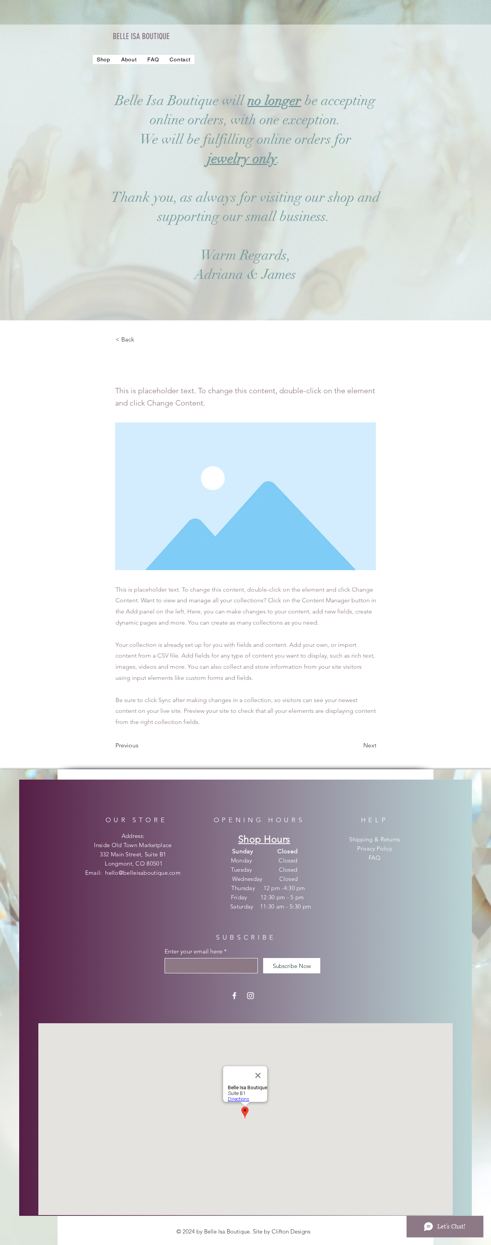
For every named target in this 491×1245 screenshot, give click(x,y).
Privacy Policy (374, 848)
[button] (103, 59)
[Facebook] (234, 995)
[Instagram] (250, 995)
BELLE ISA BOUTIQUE (141, 36)
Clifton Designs (291, 1231)
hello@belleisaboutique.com (143, 872)
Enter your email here (193, 951)
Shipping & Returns (374, 839)
